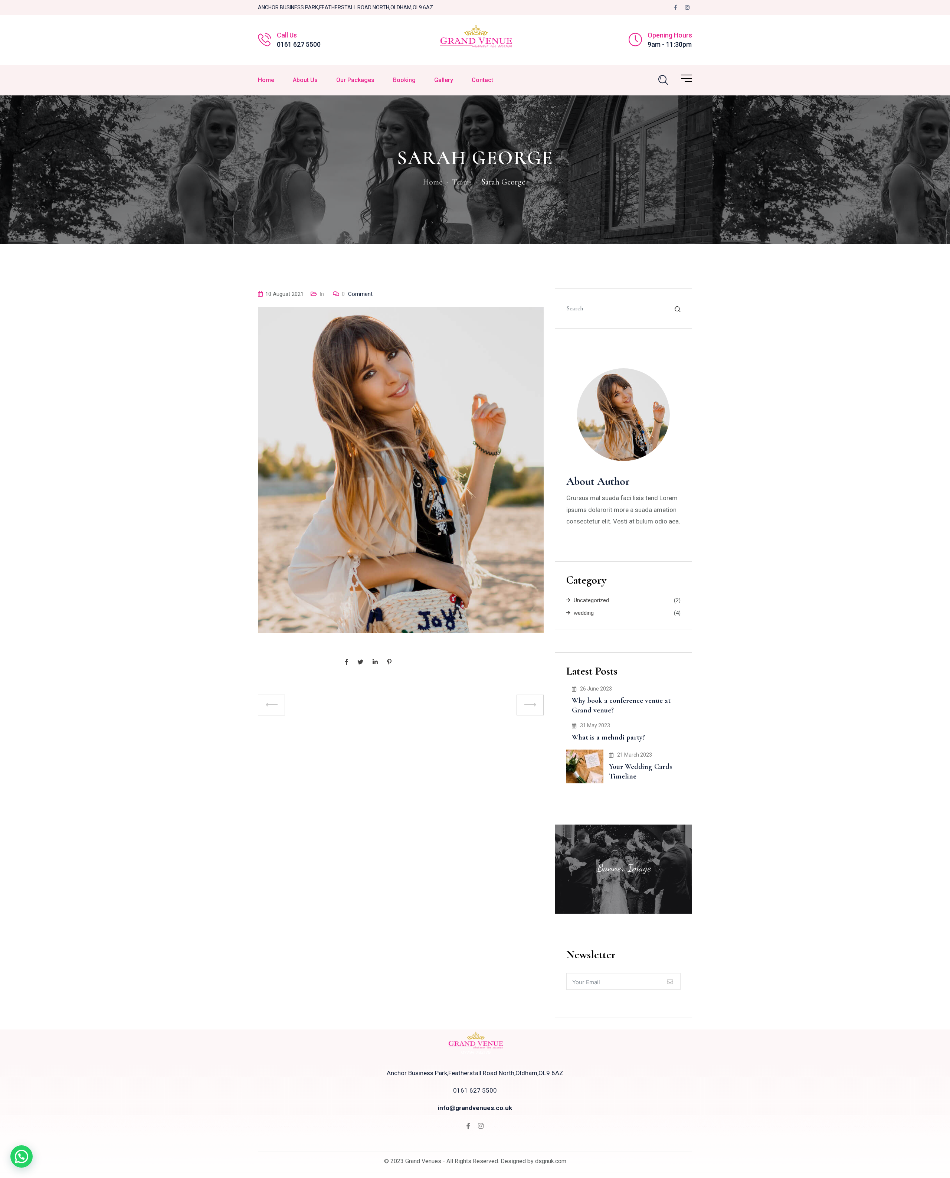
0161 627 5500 (299, 44)
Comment (357, 294)
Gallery (443, 80)
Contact (482, 80)
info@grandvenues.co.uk (475, 1108)
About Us (305, 80)
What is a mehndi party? (608, 737)
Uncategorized (591, 600)
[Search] (663, 80)
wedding (584, 613)
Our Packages (355, 80)
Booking (404, 80)
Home (266, 80)
